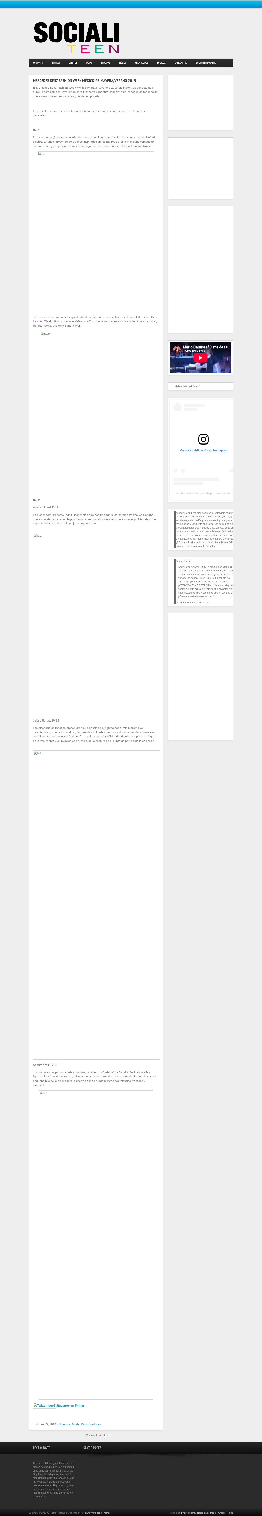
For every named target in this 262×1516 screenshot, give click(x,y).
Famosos (105, 63)
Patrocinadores (91, 1424)
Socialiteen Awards (206, 63)
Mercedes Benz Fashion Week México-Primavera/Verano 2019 (84, 81)
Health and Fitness (206, 1512)
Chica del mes (141, 63)
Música (122, 63)
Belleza (56, 63)
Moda (89, 63)
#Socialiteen (214, 542)
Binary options (188, 1512)
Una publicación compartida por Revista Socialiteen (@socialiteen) (216, 493)
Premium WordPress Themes (96, 1512)
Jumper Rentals (225, 1512)
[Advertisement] (195, 102)
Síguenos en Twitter (70, 1405)
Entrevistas (181, 63)
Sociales (161, 63)
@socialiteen (183, 513)
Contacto (38, 63)
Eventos (73, 63)
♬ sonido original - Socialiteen (201, 546)
